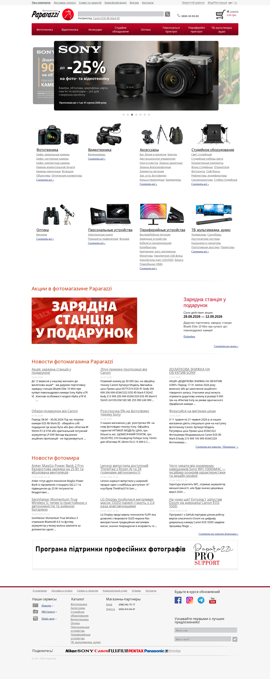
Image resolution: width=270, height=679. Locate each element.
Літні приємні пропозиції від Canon (123, 371)
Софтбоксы (213, 171)
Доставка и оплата (61, 590)
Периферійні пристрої (196, 29)
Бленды (172, 154)
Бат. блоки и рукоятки (153, 154)
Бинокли (41, 234)
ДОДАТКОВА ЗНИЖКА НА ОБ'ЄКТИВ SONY (189, 371)
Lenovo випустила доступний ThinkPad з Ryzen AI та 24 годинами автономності (124, 469)
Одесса (110, 609)
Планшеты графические (103, 239)
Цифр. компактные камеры (53, 163)
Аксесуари (95, 29)
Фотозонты (198, 171)
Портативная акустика (205, 247)
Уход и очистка (149, 163)
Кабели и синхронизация (155, 243)
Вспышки (67, 171)
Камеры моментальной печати (55, 167)
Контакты (151, 590)
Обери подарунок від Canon (55, 411)
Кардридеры (173, 180)
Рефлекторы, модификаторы (209, 175)
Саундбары (214, 234)
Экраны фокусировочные (155, 167)
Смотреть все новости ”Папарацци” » (217, 446)
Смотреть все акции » (226, 346)
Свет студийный (201, 154)
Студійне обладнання (120, 29)
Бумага (179, 260)
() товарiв (232, 11)
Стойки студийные (225, 180)
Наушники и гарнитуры (206, 243)
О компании (40, 590)
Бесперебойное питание (155, 234)
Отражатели (221, 167)
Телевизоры (198, 234)
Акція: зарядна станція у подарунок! (51, 371)
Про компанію (41, 2)
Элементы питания (152, 171)
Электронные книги (100, 234)
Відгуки (134, 2)
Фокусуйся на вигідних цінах (192, 411)
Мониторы (146, 255)
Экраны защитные (170, 163)
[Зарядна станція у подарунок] (84, 343)
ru (235, 2)
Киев (109, 604)
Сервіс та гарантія (90, 2)
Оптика (146, 29)
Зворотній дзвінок (193, 2)
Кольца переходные (152, 180)
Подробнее (189, 336)
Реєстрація (220, 2)
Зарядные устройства (153, 239)
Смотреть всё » (45, 179)
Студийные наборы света (207, 158)
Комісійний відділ (116, 2)
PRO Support (48, 611)
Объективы (43, 175)
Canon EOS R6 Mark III (106, 18)
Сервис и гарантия (87, 590)
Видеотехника (99, 150)
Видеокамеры (96, 154)
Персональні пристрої (171, 29)
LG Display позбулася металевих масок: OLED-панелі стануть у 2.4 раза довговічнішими (127, 502)
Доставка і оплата (65, 2)
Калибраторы (148, 247)
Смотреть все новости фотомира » (218, 533)
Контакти (148, 2)
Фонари (124, 239)
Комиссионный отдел (115, 590)
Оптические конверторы (66, 175)
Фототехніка (44, 29)
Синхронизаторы (202, 180)
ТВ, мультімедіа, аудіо (221, 29)
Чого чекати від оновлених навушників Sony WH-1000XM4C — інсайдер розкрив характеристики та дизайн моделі (197, 470)
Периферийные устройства (162, 230)
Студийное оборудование (213, 150)
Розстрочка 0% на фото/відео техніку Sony (124, 413)
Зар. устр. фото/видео (153, 175)
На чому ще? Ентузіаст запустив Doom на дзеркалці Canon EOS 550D (195, 502)
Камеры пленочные (48, 171)
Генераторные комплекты (207, 163)
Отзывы (136, 590)
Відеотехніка (70, 29)
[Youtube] (212, 600)
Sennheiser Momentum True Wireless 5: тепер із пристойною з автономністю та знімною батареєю (59, 504)
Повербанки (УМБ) (151, 264)
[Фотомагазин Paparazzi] (53, 19)
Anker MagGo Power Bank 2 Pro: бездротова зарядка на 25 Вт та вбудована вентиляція (58, 469)
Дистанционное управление (158, 158)
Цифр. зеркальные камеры (53, 154)
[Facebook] (178, 600)
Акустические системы (205, 239)
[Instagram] (189, 600)
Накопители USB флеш (168, 255)
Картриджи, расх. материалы (158, 251)
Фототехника (47, 150)
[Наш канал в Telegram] (201, 600)
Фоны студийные (202, 167)
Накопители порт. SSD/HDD (157, 260)
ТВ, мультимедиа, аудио (211, 230)
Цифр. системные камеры (52, 158)
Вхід (210, 2)
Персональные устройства (110, 230)
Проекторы (227, 247)
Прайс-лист (48, 618)
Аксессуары (149, 150)
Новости (46, 605)
